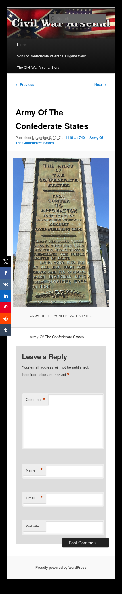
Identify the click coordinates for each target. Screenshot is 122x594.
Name (34, 470)
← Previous (25, 84)
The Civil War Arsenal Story (38, 67)
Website (32, 526)
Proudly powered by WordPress (61, 567)
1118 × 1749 (75, 137)
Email (34, 497)
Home (21, 44)
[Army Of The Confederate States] (60, 232)
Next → (100, 84)
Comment (35, 399)
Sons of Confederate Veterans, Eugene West (51, 55)
